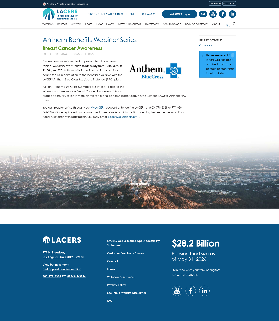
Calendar (205, 45)
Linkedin (232, 14)
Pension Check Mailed (105, 14)
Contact (112, 261)
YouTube (213, 14)
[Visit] (156, 73)
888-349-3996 (76, 276)
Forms (111, 269)
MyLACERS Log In (180, 14)
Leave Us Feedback (185, 275)
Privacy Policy (116, 285)
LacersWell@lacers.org (122, 116)
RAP (203, 14)
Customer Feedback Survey (125, 253)
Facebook (223, 14)
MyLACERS (98, 107)
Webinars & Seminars (120, 277)
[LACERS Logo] (60, 14)
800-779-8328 (52, 276)
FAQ (109, 300)
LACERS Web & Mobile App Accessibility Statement (133, 243)
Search (234, 23)
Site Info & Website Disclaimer (126, 293)
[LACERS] (62, 239)
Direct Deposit (142, 14)
